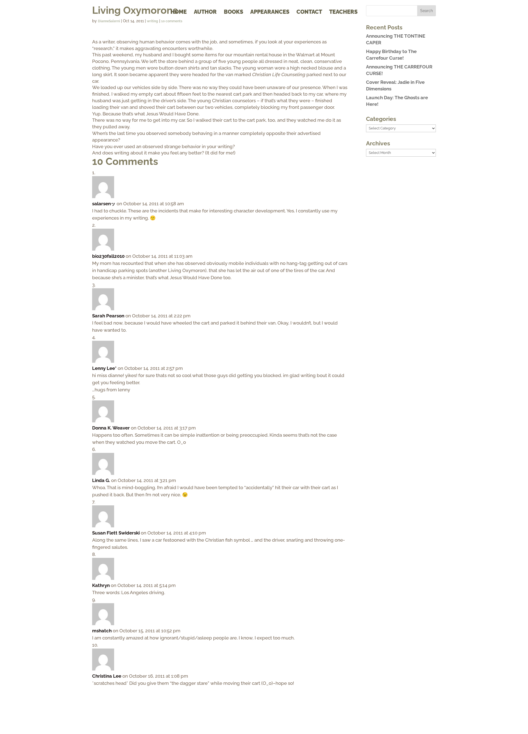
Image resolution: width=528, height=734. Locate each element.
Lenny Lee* (104, 368)
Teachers (343, 12)
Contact (309, 12)
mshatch (102, 630)
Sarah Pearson (108, 315)
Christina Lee (106, 676)
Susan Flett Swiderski (116, 533)
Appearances (269, 12)
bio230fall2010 (108, 256)
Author (205, 12)
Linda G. (101, 480)
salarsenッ (104, 203)
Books (233, 12)
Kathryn (101, 585)
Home (178, 12)
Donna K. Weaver (111, 428)
